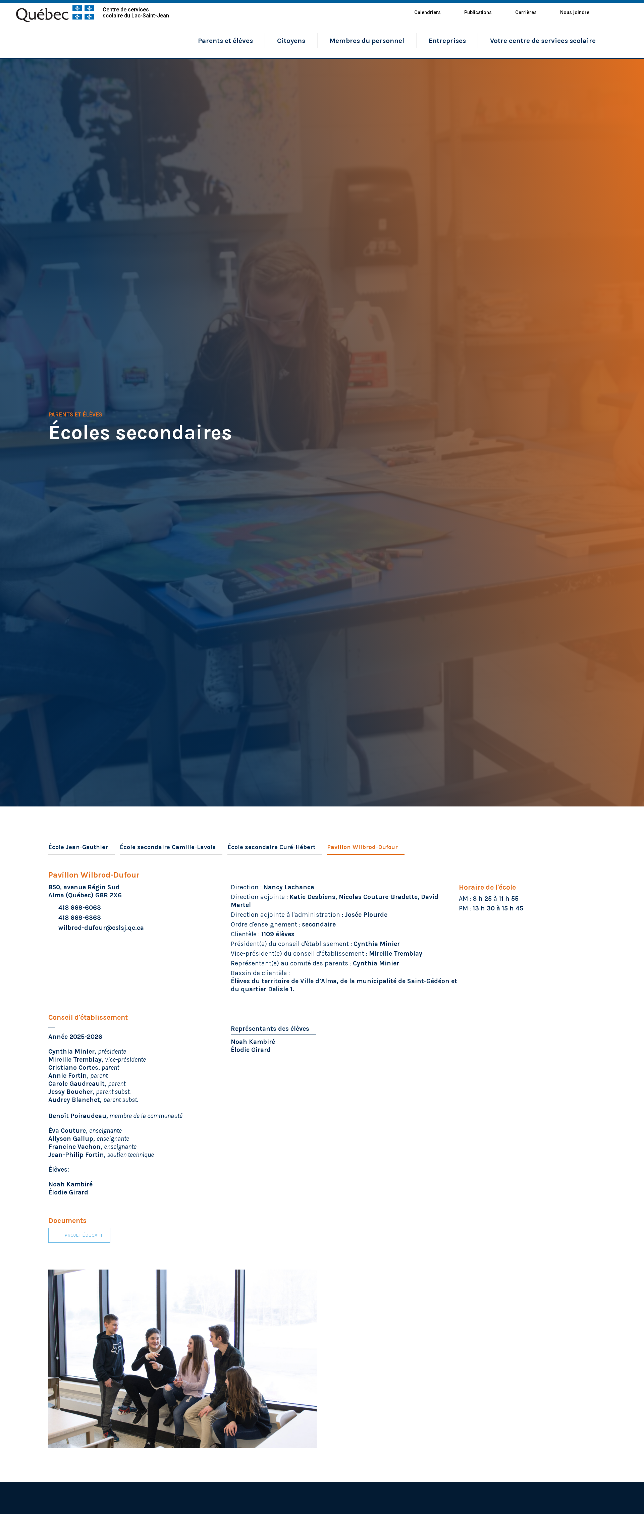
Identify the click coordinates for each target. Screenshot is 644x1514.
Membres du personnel (366, 41)
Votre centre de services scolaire (543, 41)
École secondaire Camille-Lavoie (168, 847)
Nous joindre (574, 12)
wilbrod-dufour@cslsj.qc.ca (101, 928)
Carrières (526, 12)
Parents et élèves (225, 41)
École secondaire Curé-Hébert (271, 847)
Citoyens (291, 41)
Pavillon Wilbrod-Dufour (362, 847)
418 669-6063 (79, 907)
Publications (478, 12)
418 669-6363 (79, 917)
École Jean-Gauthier (78, 847)
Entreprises (447, 41)
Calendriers (427, 12)
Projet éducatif (83, 1235)
